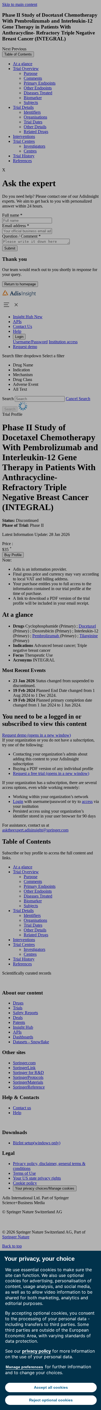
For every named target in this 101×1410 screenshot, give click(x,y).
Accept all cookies (51, 1387)
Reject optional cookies (51, 1400)
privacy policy (36, 1351)
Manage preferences (24, 1367)
